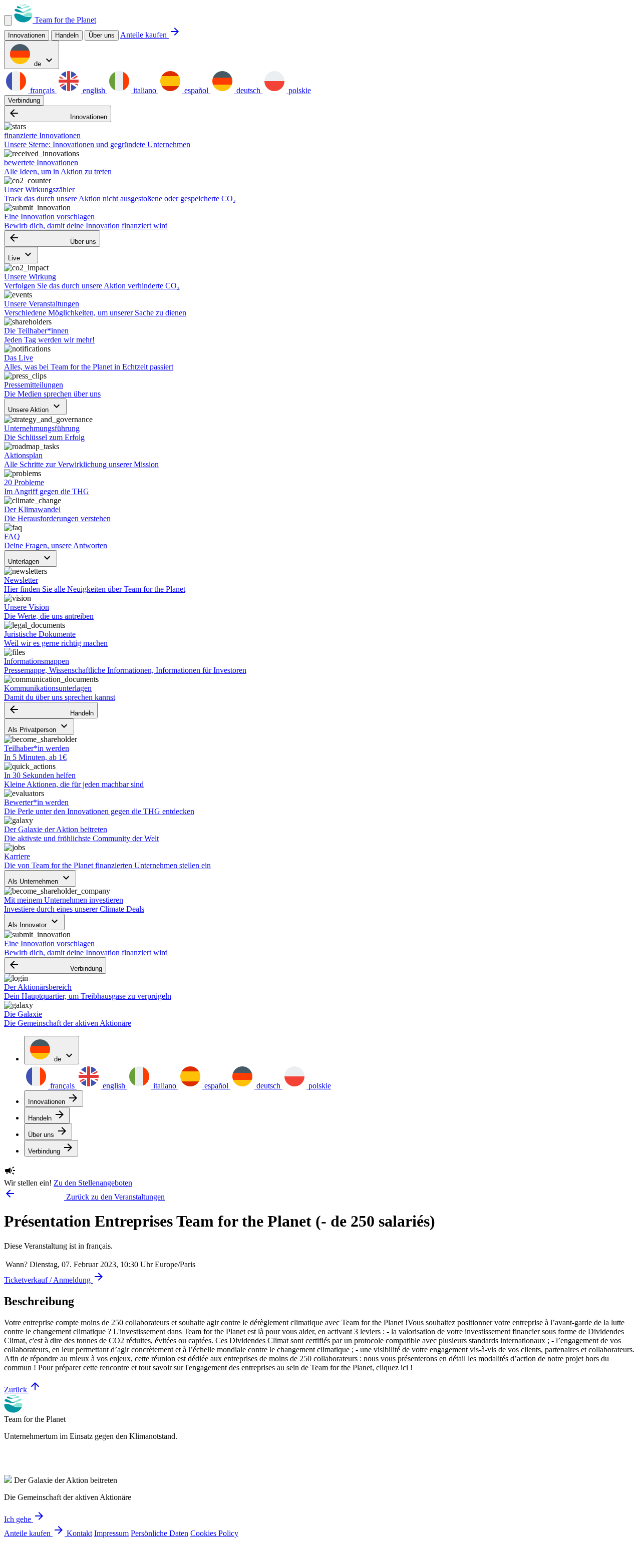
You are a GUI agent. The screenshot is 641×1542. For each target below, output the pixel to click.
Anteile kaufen (150, 35)
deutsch (248, 90)
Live (21, 255)
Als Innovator (34, 922)
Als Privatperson (39, 726)
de (43, 61)
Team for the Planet (64, 20)
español (196, 90)
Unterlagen (30, 558)
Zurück (22, 1389)
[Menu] (8, 20)
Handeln (51, 710)
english (94, 90)
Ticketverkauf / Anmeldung (54, 1280)
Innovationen (57, 114)
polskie (298, 90)
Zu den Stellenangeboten (93, 1183)
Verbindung (24, 100)
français (42, 90)
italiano (144, 90)
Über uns (102, 35)
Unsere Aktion (35, 407)
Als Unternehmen (40, 878)
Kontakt (79, 1533)
